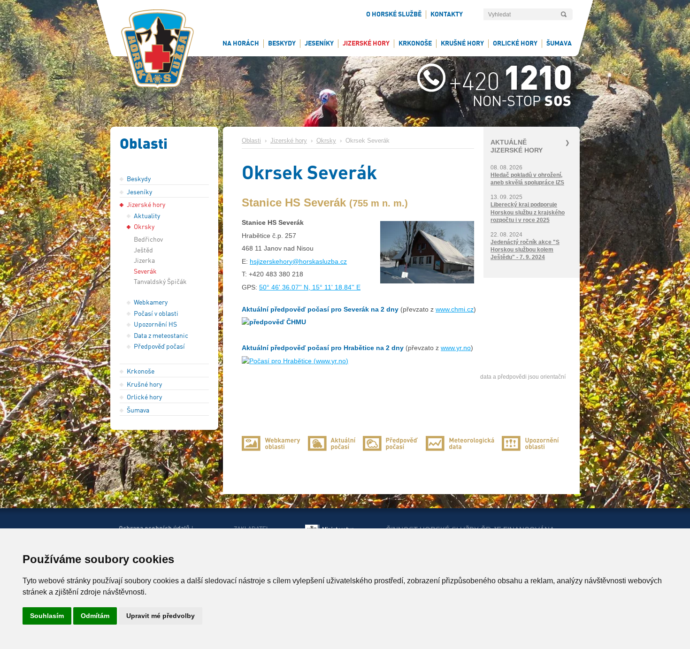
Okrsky (326, 140)
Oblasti (251, 140)
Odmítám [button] (95, 615)
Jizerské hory (288, 140)
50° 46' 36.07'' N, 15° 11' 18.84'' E (309, 287)
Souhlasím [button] (47, 615)
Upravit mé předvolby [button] (160, 615)
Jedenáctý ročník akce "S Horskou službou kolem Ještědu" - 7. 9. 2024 (525, 249)
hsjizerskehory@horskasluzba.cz (298, 261)
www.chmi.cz (455, 309)
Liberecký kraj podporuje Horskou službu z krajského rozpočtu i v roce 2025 (528, 212)
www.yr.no (456, 347)
